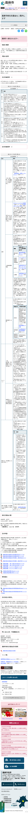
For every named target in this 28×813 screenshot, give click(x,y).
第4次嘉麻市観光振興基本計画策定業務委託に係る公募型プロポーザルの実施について (13, 748)
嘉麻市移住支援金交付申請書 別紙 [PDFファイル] (15, 561)
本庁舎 (6, 797)
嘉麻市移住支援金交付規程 (9, 650)
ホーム (6, 8)
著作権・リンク (18, 789)
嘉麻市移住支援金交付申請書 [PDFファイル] (13, 556)
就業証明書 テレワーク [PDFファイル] (12, 568)
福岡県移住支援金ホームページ (8, 659)
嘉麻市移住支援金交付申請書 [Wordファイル (13, 554)
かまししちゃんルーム (7, 718)
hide (2, 801)
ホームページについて (6, 789)
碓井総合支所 (7, 798)
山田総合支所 (7, 800)
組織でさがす (11, 8)
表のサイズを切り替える (14, 86)
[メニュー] (25, 3)
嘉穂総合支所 (7, 802)
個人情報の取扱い (5, 791)
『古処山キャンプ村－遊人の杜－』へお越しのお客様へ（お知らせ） (13, 729)
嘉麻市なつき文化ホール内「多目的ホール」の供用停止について (13, 754)
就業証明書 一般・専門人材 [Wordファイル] (13, 563)
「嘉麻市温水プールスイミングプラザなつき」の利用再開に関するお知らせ (13, 741)
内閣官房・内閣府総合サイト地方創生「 (10, 661)
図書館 (20, 718)
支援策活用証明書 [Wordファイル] (11, 571)
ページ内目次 (14, 25)
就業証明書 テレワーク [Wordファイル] (12, 566)
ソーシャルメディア (9, 784)
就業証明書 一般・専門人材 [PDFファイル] (13, 565)
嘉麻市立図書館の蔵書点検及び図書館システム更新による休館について (13, 735)
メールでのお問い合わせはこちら (14, 697)
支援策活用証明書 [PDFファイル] (11, 572)
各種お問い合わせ (21, 784)
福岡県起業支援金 (22, 507)
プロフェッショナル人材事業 (19, 203)
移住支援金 (3, 663)
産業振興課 (23, 8)
